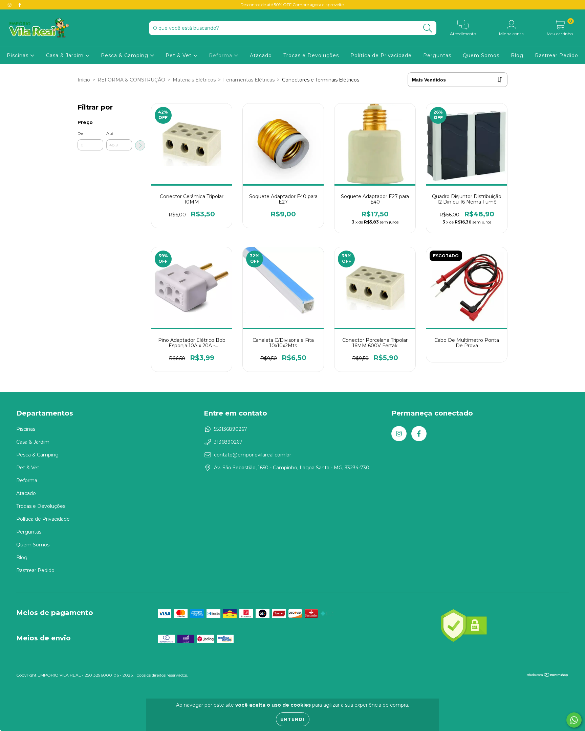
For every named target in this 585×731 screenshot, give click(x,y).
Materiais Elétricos (194, 80)
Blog (517, 55)
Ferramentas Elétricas (249, 80)
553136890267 (230, 429)
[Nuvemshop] (547, 675)
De (80, 133)
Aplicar (140, 145)
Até (109, 133)
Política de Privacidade (381, 55)
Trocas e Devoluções (311, 55)
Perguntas (437, 55)
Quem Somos (481, 55)
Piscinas (18, 55)
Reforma (221, 55)
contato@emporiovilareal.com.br (252, 455)
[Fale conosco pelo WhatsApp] (574, 720)
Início (84, 80)
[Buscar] (428, 28)
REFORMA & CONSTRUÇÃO (131, 80)
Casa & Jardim (65, 55)
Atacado (261, 55)
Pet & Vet (179, 55)
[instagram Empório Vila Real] (10, 5)
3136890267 (228, 442)
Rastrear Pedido (556, 55)
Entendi (292, 719)
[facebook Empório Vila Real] (19, 5)
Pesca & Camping (125, 55)
